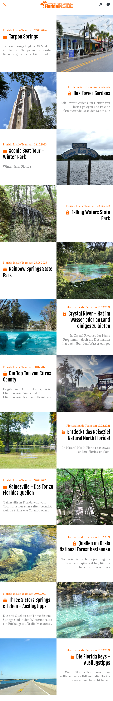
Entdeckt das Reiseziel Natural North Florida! (88, 435)
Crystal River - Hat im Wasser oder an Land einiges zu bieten (88, 320)
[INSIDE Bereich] (100, 4)
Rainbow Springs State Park (27, 272)
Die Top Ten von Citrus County (27, 376)
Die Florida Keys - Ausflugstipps (92, 659)
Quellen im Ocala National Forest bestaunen (85, 546)
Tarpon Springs (23, 36)
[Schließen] (4, 4)
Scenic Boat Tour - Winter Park (23, 154)
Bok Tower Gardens (91, 93)
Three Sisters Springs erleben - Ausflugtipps (26, 603)
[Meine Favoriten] (108, 4)
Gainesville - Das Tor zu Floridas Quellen (28, 490)
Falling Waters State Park (90, 215)
